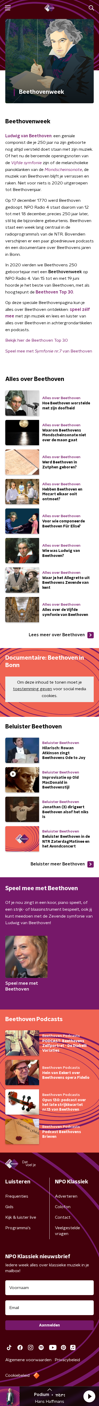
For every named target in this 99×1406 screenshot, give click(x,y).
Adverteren (66, 1196)
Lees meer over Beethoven (57, 635)
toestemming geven (32, 689)
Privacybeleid (67, 1360)
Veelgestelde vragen (67, 1231)
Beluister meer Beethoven (58, 864)
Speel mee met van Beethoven (48, 351)
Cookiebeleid (17, 1375)
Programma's (18, 1228)
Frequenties (16, 1196)
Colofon (62, 1207)
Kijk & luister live (20, 1217)
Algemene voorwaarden (28, 1360)
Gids (9, 1207)
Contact (62, 1217)
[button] (89, 1396)
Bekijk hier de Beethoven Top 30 (36, 340)
